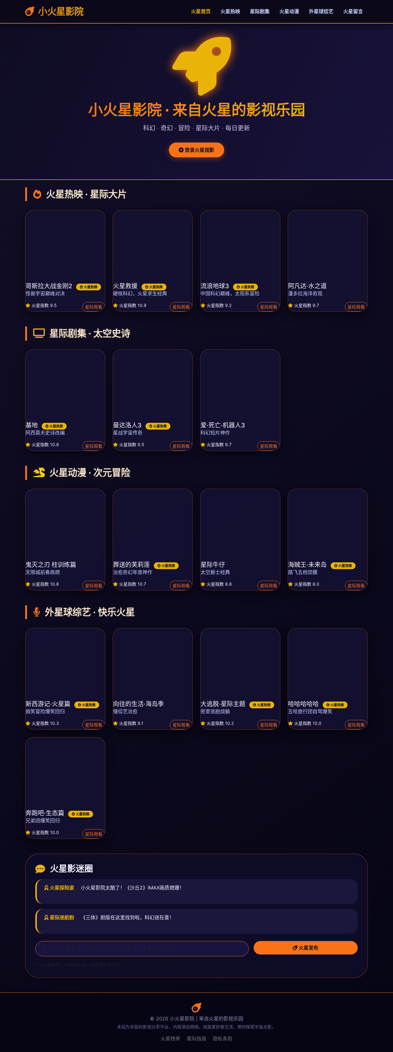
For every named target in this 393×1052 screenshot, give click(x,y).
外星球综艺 (321, 11)
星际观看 (93, 306)
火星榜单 (170, 1038)
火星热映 (230, 11)
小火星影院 (60, 11)
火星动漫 (289, 11)
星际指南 (196, 1038)
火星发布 (308, 948)
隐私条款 (222, 1038)
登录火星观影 (199, 150)
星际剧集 (260, 11)
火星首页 (201, 11)
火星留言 (353, 11)
